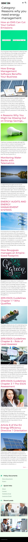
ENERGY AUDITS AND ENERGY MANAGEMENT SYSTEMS (13, 205)
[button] (23, 3)
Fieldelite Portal (6, 493)
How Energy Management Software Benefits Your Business (11, 72)
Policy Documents (7, 479)
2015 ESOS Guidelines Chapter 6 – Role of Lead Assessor (13, 341)
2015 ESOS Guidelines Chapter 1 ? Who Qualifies (13, 301)
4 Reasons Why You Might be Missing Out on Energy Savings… (13, 118)
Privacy (4, 481)
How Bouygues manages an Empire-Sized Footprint (13, 253)
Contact (4, 491)
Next (25, 467)
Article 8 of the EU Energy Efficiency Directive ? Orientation (14, 428)
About (4, 489)
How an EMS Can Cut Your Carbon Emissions (13, 25)
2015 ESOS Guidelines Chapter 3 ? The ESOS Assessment (13, 384)
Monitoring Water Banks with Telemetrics (11, 160)
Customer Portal (6, 496)
